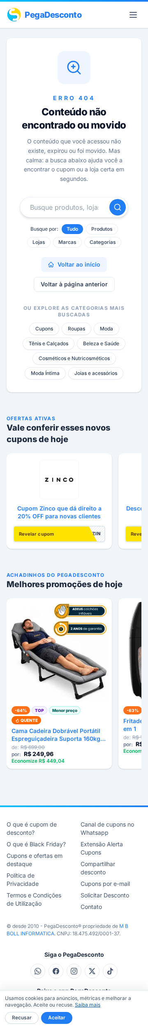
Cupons (44, 328)
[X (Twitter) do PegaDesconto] (92, 971)
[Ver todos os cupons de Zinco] (59, 479)
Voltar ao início (79, 264)
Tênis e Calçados (48, 343)
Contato (91, 906)
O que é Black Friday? (36, 844)
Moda (106, 328)
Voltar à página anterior (74, 284)
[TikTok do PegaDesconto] (110, 971)
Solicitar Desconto (105, 895)
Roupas (76, 328)
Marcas (67, 242)
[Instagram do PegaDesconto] (74, 971)
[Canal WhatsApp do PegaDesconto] (37, 971)
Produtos (102, 229)
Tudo (72, 229)
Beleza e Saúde (101, 343)
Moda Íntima (45, 373)
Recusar (22, 1017)
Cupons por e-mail (105, 883)
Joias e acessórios (95, 373)
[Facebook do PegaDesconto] (56, 971)
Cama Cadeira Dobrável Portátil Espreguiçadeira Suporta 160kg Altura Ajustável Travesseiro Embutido (56, 735)
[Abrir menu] (133, 15)
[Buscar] (117, 207)
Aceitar (56, 1017)
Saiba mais (87, 1005)
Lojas (38, 242)
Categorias (103, 242)
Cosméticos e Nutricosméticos (74, 358)
